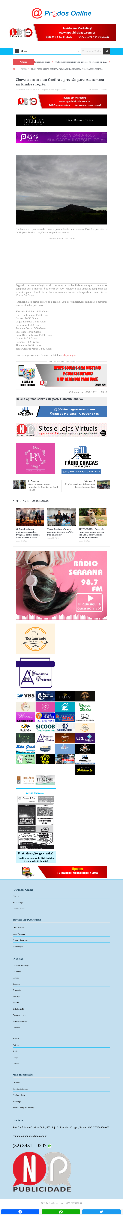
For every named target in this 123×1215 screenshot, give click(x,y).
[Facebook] (20, 1211)
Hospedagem (18, 946)
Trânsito (16, 1064)
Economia (17, 990)
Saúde (15, 1051)
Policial (16, 1039)
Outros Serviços (19, 909)
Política (16, 1045)
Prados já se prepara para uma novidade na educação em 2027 (50, 62)
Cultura (16, 978)
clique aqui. (69, 354)
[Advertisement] (61, 262)
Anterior (35, 481)
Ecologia (16, 984)
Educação (17, 996)
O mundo (16, 1027)
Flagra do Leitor (19, 1015)
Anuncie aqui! (18, 902)
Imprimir (95, 90)
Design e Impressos (20, 940)
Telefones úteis (19, 1095)
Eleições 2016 (18, 1009)
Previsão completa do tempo (24, 1108)
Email (105, 90)
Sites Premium (18, 928)
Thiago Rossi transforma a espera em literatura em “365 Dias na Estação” (60, 532)
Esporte (16, 1002)
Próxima (88, 481)
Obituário (16, 1083)
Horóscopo (17, 1101)
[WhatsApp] (61, 1211)
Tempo (63, 89)
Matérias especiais (20, 1021)
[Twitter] (101, 1211)
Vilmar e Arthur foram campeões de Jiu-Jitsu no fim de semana (43, 487)
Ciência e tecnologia (21, 965)
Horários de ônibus (20, 1089)
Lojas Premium (19, 934)
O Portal (16, 896)
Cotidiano (17, 971)
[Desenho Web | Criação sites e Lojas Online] (42, 1171)
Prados (51, 89)
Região (57, 89)
